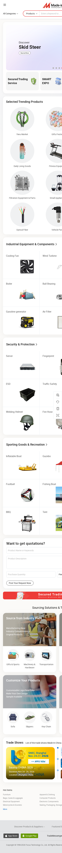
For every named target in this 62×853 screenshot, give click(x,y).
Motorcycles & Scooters (12, 805)
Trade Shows (14, 742)
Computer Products (48, 798)
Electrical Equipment (11, 801)
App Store (11, 835)
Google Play (29, 835)
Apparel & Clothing (47, 794)
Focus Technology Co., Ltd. (37, 845)
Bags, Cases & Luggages (13, 798)
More (5, 809)
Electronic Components (49, 801)
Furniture (6, 794)
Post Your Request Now (20, 583)
